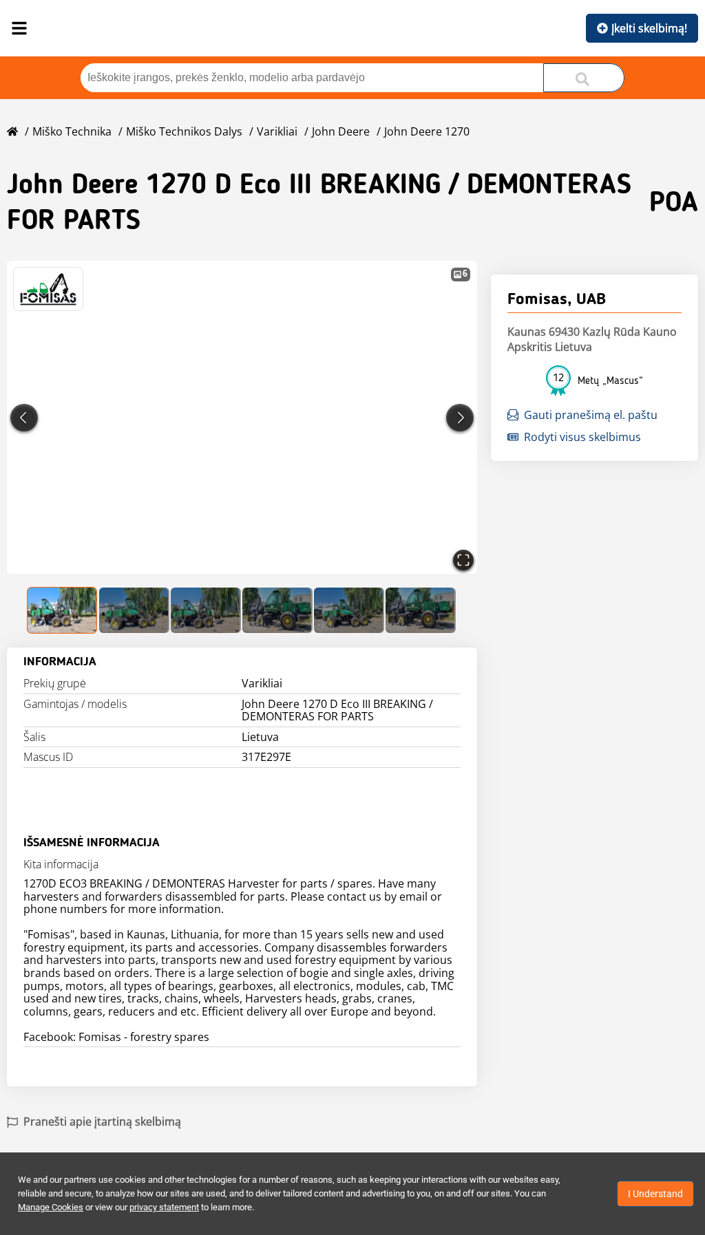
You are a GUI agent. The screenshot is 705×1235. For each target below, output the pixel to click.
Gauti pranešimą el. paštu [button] (590, 414)
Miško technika (72, 131)
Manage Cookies (50, 1207)
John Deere (341, 131)
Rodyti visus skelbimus (582, 436)
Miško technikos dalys (184, 131)
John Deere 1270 (427, 131)
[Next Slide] (460, 417)
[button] (242, 417)
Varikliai (277, 131)
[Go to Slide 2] (134, 610)
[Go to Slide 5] (349, 610)
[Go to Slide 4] (277, 610)
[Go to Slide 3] (206, 610)
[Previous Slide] (24, 417)
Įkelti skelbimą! (649, 28)
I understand (655, 1193)
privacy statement (164, 1207)
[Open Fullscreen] (463, 560)
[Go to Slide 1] (63, 610)
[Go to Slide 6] (421, 610)
